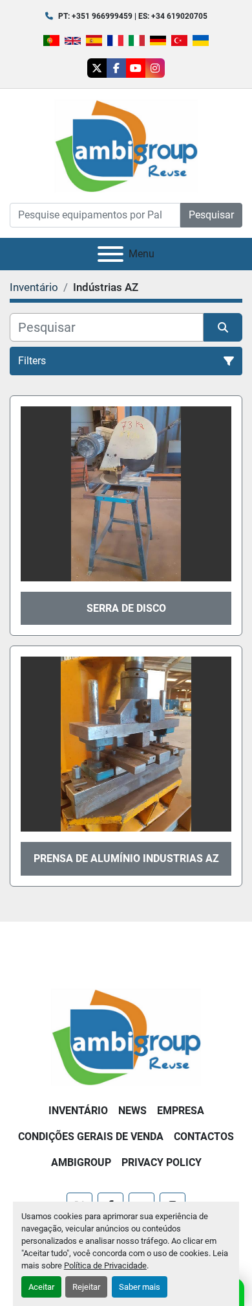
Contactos (204, 1136)
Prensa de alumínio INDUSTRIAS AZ (126, 858)
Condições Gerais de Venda (90, 1136)
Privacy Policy (161, 1162)
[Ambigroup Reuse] (126, 1036)
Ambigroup (81, 1162)
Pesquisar (211, 215)
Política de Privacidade (105, 1265)
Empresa (180, 1110)
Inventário (78, 1110)
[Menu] (110, 254)
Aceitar (41, 1287)
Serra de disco (126, 608)
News (132, 1110)
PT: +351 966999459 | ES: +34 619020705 (132, 16)
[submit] (223, 327)
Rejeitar (86, 1287)
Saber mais (139, 1287)
